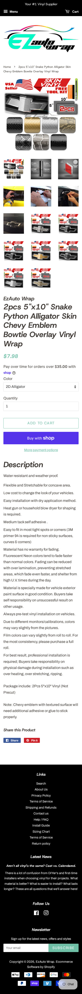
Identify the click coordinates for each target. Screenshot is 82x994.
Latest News (41, 856)
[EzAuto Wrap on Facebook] (36, 914)
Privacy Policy (41, 795)
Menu (13, 11)
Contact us (41, 813)
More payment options (41, 450)
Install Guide (41, 825)
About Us (41, 789)
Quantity (10, 398)
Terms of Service (41, 801)
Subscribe (63, 947)
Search (41, 783)
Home (7, 67)
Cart (75, 12)
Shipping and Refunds (41, 807)
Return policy (41, 843)
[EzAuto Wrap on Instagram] (46, 914)
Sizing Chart (41, 831)
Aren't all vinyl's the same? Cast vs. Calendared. (41, 866)
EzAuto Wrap (45, 961)
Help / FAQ (41, 819)
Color (7, 379)
